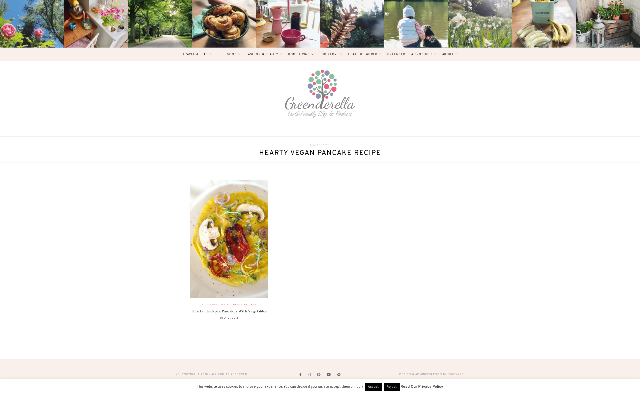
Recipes (250, 304)
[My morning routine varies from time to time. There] (288, 24)
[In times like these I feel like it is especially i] (352, 24)
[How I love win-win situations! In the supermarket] (544, 24)
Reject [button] (392, 387)
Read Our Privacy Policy (421, 386)
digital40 (456, 374)
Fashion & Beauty (262, 54)
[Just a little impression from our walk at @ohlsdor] (32, 24)
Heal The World (363, 54)
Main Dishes (230, 304)
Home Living (299, 54)
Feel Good (227, 54)
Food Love (329, 54)
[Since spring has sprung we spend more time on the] (608, 24)
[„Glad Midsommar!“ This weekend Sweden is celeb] (96, 24)
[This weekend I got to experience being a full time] (416, 24)
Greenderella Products (410, 54)
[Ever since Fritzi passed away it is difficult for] (480, 24)
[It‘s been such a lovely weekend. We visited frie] (224, 24)
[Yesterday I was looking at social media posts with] (160, 24)
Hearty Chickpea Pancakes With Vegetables (229, 311)
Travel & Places (197, 54)
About (448, 54)
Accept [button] (373, 387)
